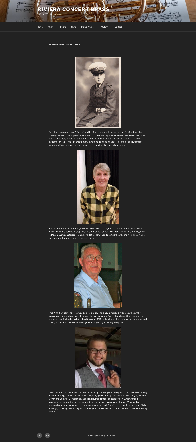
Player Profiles (87, 27)
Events (63, 27)
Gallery (104, 27)
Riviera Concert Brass (73, 9)
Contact (118, 27)
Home (40, 27)
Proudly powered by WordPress (101, 435)
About (50, 27)
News (73, 27)
